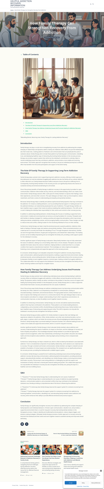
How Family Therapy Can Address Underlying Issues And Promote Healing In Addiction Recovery (53, 128)
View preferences (95, 483)
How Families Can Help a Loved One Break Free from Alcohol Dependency (51, 458)
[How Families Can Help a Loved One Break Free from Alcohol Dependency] (52, 450)
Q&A (26, 131)
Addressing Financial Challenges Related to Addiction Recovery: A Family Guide (30, 458)
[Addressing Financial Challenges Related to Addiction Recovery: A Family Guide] (30, 450)
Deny (83, 483)
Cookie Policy (79, 486)
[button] (101, 471)
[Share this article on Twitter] (26, 424)
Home (11, 10)
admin (23, 475)
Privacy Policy (86, 486)
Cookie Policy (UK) (23, 485)
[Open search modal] (93, 4)
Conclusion (28, 133)
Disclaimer (31, 485)
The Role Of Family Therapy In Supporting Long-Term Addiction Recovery (46, 125)
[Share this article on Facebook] (22, 424)
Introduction (29, 122)
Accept (70, 483)
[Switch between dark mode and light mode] (91, 4)
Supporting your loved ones (52, 37)
